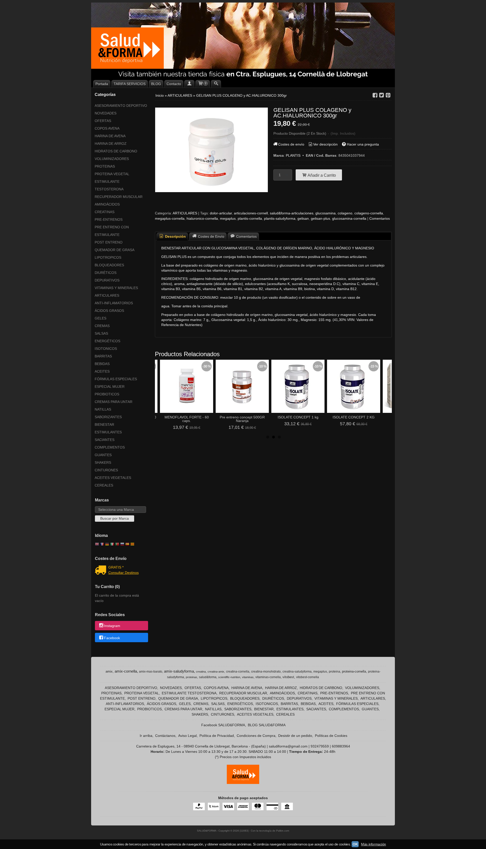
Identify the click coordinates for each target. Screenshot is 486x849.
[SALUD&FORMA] (243, 40)
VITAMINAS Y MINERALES (116, 288)
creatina (201, 671)
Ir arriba (146, 736)
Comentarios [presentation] (246, 236)
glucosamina (325, 213)
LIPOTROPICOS (108, 257)
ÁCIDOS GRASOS (109, 311)
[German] (107, 544)
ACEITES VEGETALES (113, 478)
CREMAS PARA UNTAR (113, 402)
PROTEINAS (105, 166)
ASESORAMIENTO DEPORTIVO (121, 106)
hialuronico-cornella (202, 218)
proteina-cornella (354, 671)
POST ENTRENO (109, 242)
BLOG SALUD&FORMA (267, 725)
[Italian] (112, 544)
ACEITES (102, 371)
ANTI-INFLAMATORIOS (114, 303)
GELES (100, 318)
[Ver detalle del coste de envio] (101, 570)
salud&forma (207, 677)
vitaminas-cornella (268, 677)
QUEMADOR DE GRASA (114, 250)
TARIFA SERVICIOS (130, 84)
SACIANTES (104, 440)
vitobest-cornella (307, 677)
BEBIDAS (102, 364)
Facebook (112, 638)
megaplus (228, 218)
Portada (101, 84)
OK (355, 844)
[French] (102, 544)
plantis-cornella (250, 218)
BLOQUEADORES (109, 265)
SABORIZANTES (108, 417)
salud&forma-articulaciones (291, 213)
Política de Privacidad (216, 736)
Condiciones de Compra (256, 736)
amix (109, 671)
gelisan (303, 218)
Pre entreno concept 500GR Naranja (242, 419)
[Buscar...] (216, 84)
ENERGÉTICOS (107, 341)
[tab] (172, 236)
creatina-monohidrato (266, 671)
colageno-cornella (368, 213)
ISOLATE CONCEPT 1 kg (298, 417)
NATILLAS (103, 409)
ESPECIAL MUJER (110, 387)
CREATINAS (104, 212)
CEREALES (104, 485)
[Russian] (122, 544)
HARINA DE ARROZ (111, 144)
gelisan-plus (320, 218)
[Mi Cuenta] (189, 84)
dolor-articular (221, 213)
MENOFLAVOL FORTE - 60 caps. (187, 419)
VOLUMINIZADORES (112, 159)
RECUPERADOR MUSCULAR (119, 197)
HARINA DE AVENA (110, 136)
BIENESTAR (104, 424)
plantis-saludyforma (279, 218)
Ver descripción (325, 144)
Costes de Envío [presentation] (210, 236)
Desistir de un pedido (295, 736)
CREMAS (102, 326)
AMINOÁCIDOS (107, 204)
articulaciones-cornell (251, 213)
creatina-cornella (237, 671)
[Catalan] (132, 544)
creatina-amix (216, 671)
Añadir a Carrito (321, 175)
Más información (373, 844)
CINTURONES (106, 470)
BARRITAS (103, 356)
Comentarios (379, 218)
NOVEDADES (105, 113)
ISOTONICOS (106, 349)
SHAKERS (103, 462)
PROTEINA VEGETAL (112, 174)
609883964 (341, 746)
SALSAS (101, 333)
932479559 (320, 746)
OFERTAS (103, 121)
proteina (334, 671)
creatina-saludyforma (297, 671)
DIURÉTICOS (105, 273)
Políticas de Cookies (331, 736)
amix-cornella (126, 671)
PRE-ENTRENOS (109, 219)
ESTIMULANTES (108, 432)
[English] (97, 544)
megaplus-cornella (170, 218)
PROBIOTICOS (107, 394)
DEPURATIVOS (107, 280)
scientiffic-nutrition (229, 677)
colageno (345, 213)
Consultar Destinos (123, 573)
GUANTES (103, 455)
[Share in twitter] (381, 95)
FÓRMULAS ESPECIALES (116, 379)
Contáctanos (165, 736)
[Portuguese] (117, 544)
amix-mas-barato (150, 671)
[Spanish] (127, 544)
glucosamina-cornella (349, 218)
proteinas (191, 677)
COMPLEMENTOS (110, 447)
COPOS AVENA (107, 128)
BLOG (156, 84)
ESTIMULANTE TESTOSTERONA (109, 185)
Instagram (112, 626)
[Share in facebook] (375, 95)
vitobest (288, 677)
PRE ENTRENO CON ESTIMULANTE (112, 231)
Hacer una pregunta (363, 144)
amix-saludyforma (179, 671)
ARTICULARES (107, 295)
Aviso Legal (187, 736)
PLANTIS (293, 155)
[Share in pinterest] (388, 95)
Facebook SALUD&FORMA (223, 725)
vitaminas (248, 677)
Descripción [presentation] (175, 236)
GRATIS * (116, 567)
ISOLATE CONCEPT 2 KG (354, 417)
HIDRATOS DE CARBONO (116, 151)
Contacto (174, 84)
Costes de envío (291, 144)
